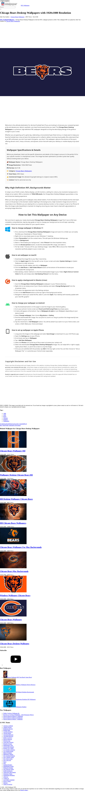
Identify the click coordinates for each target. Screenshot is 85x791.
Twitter (2, 424)
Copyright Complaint (8, 780)
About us (5, 777)
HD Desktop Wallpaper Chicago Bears (16, 499)
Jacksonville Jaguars (8, 747)
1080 (4, 413)
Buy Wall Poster (4, 425)
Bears (4, 416)
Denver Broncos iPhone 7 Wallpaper (13, 719)
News (4, 762)
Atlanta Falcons (7, 727)
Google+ (17, 424)
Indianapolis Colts (8, 745)
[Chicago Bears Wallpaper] (13, 616)
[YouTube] (15, 665)
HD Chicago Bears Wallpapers (13, 523)
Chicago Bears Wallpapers (17, 17)
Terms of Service (7, 784)
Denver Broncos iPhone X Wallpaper (13, 716)
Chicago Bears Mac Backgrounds (14, 571)
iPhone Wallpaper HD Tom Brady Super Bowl (19, 677)
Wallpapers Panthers (21, 707)
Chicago (5, 418)
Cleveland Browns (8, 736)
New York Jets (7, 760)
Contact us (6, 778)
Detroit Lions (6, 741)
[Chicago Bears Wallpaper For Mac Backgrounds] (13, 543)
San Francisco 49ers (8, 769)
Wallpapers (6, 421)
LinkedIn (21, 424)
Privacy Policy (7, 781)
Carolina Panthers (8, 732)
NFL (4, 763)
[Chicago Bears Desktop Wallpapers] (42, 72)
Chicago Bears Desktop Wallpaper (14, 643)
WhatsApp (12, 424)
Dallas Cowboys (7, 738)
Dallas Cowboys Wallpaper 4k (11, 713)
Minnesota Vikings (8, 754)
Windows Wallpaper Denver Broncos (25, 684)
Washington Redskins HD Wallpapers (26, 699)
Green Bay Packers (8, 742)
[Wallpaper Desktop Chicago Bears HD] (13, 471)
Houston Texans (7, 744)
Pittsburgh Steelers (8, 768)
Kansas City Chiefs (8, 748)
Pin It (25, 424)
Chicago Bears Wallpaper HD (12, 451)
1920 (4, 415)
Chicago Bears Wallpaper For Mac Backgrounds (21, 547)
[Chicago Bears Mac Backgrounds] (13, 567)
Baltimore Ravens (8, 729)
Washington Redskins (9, 775)
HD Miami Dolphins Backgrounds (25, 692)
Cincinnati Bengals (8, 735)
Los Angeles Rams (8, 751)
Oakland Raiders (7, 765)
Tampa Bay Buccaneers (9, 772)
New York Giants (7, 759)
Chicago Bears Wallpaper (11, 619)
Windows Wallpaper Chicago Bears (15, 595)
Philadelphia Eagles (8, 766)
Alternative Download (15, 425)
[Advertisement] (42, 35)
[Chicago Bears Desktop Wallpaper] (13, 640)
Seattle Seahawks (7, 771)
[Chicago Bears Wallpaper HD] (13, 447)
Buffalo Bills (6, 730)
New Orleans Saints (8, 757)
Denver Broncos (7, 739)
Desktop (5, 419)
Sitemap (5, 783)
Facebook (6, 424)
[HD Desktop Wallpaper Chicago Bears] (13, 495)
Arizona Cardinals (8, 726)
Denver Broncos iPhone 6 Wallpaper (13, 717)
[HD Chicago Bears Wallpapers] (13, 519)
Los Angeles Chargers (9, 750)
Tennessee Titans (7, 774)
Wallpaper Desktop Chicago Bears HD (16, 475)
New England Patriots (9, 756)
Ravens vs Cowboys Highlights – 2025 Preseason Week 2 (18, 714)
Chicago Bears (7, 733)
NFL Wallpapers (25, 5)
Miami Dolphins (7, 753)
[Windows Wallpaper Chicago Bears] (13, 592)
